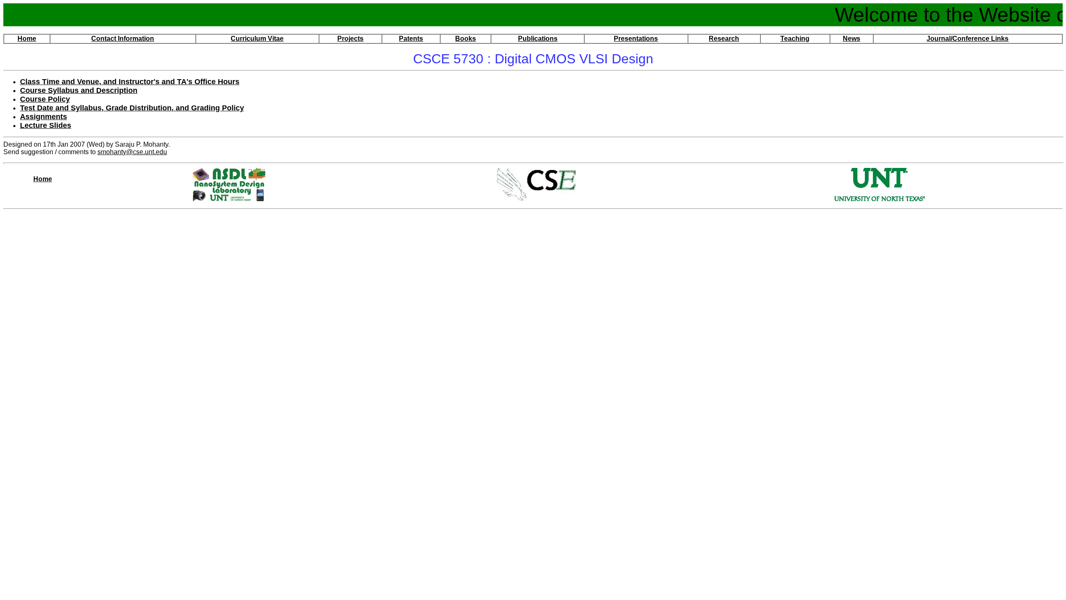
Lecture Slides (45, 125)
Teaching (794, 38)
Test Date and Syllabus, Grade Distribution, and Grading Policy (132, 108)
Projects (350, 38)
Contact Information (122, 38)
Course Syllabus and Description (78, 90)
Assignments (43, 116)
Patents (411, 38)
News (851, 38)
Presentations (636, 38)
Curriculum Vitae (257, 38)
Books (465, 38)
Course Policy (45, 99)
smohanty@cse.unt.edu (132, 151)
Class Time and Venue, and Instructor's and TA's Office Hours (129, 82)
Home (26, 38)
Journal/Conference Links (968, 38)
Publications (538, 38)
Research (724, 38)
